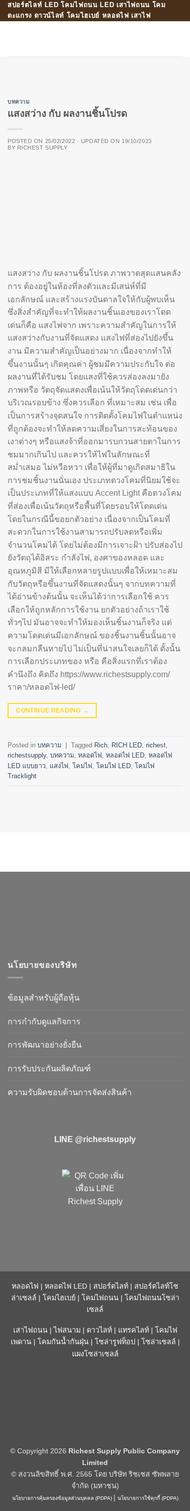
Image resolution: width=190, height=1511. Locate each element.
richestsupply (27, 755)
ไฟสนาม (67, 1330)
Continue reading (52, 710)
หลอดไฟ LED (125, 755)
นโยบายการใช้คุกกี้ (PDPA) (148, 1498)
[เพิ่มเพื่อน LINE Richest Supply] (95, 1202)
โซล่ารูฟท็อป (115, 1342)
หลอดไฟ (90, 755)
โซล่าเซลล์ (158, 1342)
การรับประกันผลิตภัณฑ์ (49, 1068)
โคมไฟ (82, 766)
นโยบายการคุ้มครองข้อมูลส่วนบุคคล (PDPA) (62, 1498)
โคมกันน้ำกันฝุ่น (63, 1342)
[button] (14, 38)
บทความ (18, 102)
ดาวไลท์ (99, 1330)
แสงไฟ (59, 766)
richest (156, 745)
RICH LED (126, 745)
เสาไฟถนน (30, 1330)
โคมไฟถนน (100, 1298)
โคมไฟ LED (113, 766)
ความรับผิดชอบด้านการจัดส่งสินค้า (70, 1092)
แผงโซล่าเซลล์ (95, 1354)
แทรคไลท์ (133, 1330)
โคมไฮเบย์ (59, 1298)
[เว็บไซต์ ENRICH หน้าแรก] (94, 911)
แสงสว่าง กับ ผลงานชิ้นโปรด (67, 113)
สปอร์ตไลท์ (110, 1286)
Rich (100, 745)
